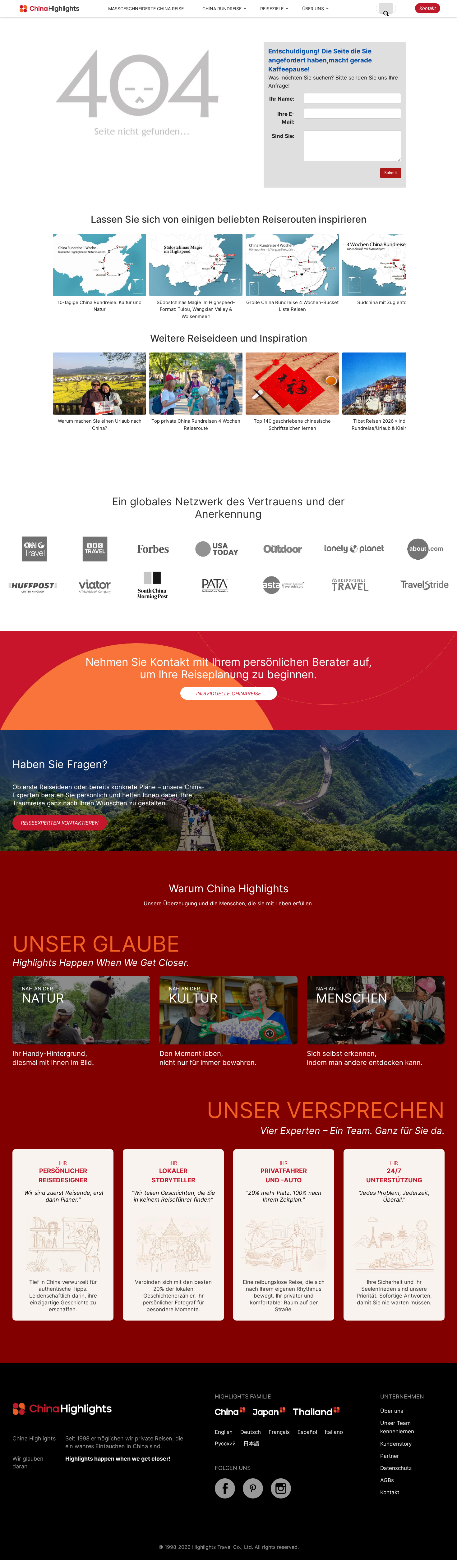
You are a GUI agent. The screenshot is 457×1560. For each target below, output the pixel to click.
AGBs (387, 1480)
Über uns (313, 8)
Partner (389, 1456)
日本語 (251, 1443)
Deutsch (250, 1432)
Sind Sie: (283, 136)
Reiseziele (272, 8)
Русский (225, 1443)
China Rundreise (222, 8)
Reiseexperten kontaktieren (60, 823)
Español (307, 1432)
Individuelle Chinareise (228, 693)
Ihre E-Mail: (285, 118)
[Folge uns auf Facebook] (225, 1497)
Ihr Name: (281, 99)
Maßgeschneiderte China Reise (146, 8)
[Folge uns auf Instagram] (281, 1497)
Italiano (334, 1432)
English (224, 1432)
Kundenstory (396, 1444)
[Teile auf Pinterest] (253, 1497)
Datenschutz (396, 1468)
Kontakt (427, 8)
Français (279, 1432)
